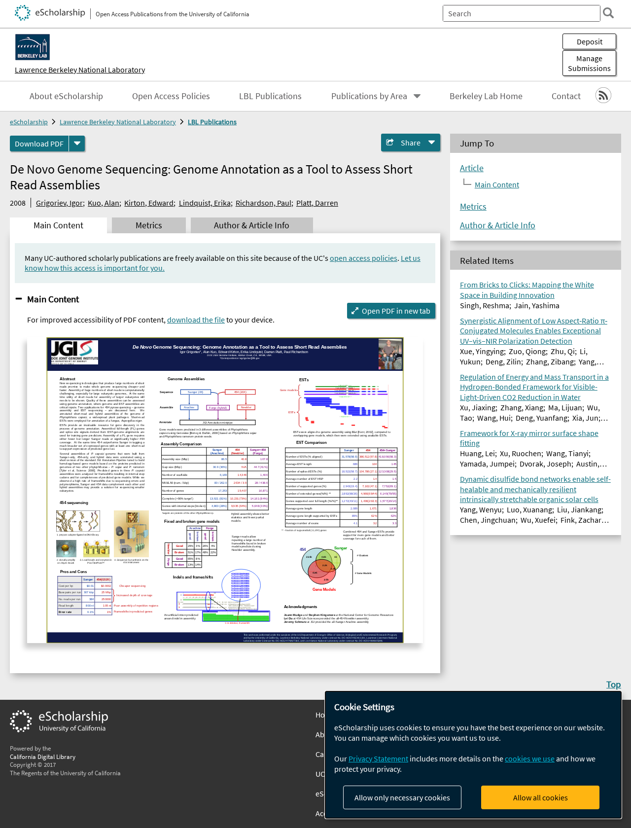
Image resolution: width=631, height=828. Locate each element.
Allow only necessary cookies (402, 797)
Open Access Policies (171, 96)
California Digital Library (42, 756)
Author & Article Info (497, 225)
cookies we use (530, 758)
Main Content (53, 299)
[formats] (77, 143)
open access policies (363, 258)
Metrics (473, 206)
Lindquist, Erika (205, 203)
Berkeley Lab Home (486, 96)
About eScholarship (66, 96)
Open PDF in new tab (396, 311)
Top (613, 684)
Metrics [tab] (149, 225)
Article (472, 168)
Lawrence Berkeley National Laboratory (80, 69)
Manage (589, 63)
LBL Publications (270, 96)
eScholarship (29, 121)
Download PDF (39, 143)
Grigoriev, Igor (59, 203)
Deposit (589, 41)
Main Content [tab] (58, 225)
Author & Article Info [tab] (251, 225)
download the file (196, 319)
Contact (566, 96)
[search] (608, 13)
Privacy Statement (378, 758)
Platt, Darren (317, 203)
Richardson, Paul (263, 203)
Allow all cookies (540, 797)
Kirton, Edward (149, 203)
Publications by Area (369, 96)
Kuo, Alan (103, 203)
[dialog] (473, 754)
